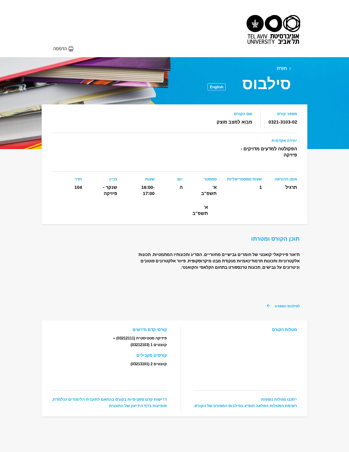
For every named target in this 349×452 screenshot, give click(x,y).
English (216, 87)
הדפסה (60, 48)
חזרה (282, 68)
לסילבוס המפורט (287, 306)
